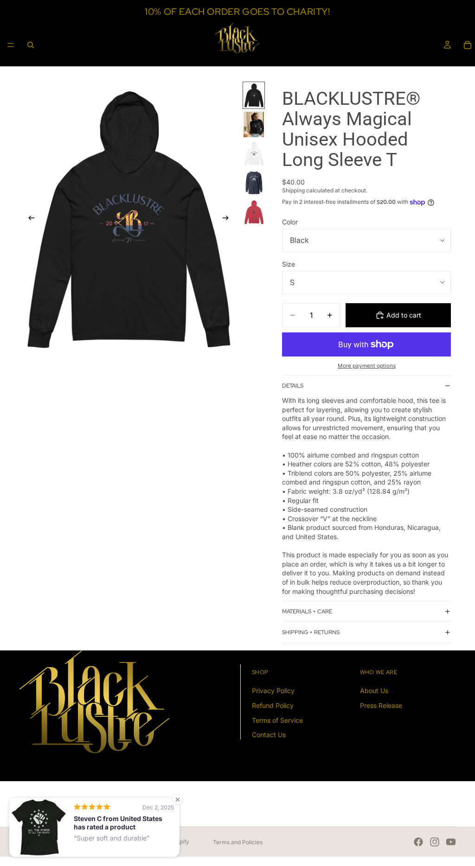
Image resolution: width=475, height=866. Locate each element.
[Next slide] (228, 219)
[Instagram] (434, 841)
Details (292, 385)
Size (288, 264)
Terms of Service (277, 720)
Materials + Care (307, 611)
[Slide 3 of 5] (254, 153)
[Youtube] (450, 841)
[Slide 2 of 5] (254, 124)
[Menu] (10, 45)
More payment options (367, 366)
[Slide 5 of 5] (254, 212)
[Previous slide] (29, 219)
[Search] (30, 45)
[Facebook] (418, 841)
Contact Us (269, 735)
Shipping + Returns (311, 632)
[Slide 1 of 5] (254, 95)
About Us (374, 691)
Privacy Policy (273, 691)
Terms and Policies (238, 842)
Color (290, 222)
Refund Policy (273, 705)
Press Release (381, 705)
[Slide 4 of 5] (254, 183)
